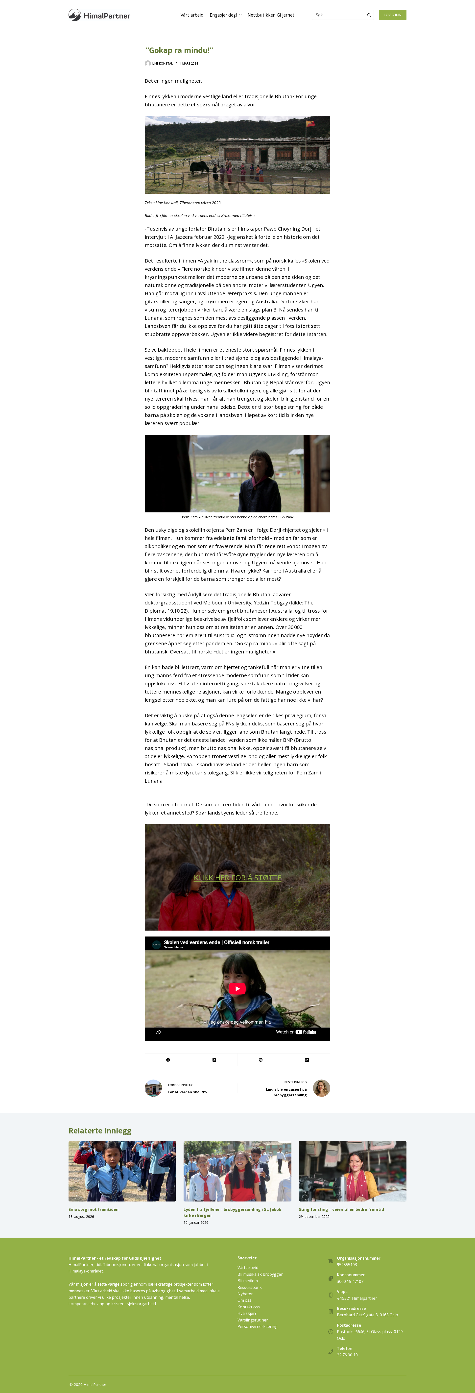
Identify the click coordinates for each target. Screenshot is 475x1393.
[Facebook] (168, 1060)
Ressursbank (250, 1287)
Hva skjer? (247, 1313)
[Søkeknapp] (369, 15)
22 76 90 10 (347, 1355)
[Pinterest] (261, 1060)
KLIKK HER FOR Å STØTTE (238, 877)
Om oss (244, 1300)
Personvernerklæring (258, 1326)
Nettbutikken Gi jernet (271, 15)
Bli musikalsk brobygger (260, 1274)
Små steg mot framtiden (94, 1209)
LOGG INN (393, 14)
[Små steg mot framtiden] (122, 1171)
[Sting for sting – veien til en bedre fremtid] (352, 1171)
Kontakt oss (249, 1307)
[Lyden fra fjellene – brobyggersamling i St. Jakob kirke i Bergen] (237, 1171)
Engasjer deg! (223, 15)
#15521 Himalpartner (357, 1298)
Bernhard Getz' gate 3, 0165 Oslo (367, 1315)
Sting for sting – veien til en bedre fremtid (341, 1209)
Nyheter (245, 1294)
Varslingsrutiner (253, 1320)
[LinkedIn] (307, 1060)
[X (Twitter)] (214, 1060)
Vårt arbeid (192, 15)
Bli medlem (248, 1280)
